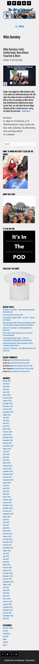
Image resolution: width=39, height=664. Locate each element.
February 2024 (7, 466)
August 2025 (7, 415)
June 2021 (6, 556)
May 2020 (6, 593)
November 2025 (8, 406)
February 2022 (7, 534)
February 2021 (7, 568)
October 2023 (7, 477)
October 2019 (7, 613)
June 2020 (6, 590)
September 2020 (8, 582)
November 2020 (8, 576)
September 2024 (8, 446)
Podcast (9, 118)
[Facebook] (9, 3)
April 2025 (6, 426)
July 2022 (6, 519)
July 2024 (6, 452)
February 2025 (7, 432)
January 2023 (7, 502)
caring (21, 124)
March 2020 (7, 599)
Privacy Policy (30, 660)
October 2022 (7, 511)
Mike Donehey (30, 128)
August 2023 (7, 483)
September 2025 (8, 412)
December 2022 (8, 505)
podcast (19, 131)
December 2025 (8, 403)
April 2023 (6, 494)
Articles (5, 631)
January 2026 (7, 401)
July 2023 (6, 486)
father (10, 128)
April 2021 (6, 562)
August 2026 (7, 381)
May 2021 (6, 559)
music (5, 131)
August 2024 (7, 449)
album (8, 121)
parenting (12, 131)
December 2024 (8, 437)
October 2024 (7, 443)
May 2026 (6, 389)
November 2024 (8, 440)
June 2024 (6, 454)
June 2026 (6, 386)
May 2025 (6, 423)
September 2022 (8, 514)
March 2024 (7, 463)
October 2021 (7, 545)
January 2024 (7, 469)
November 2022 (8, 508)
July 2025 (6, 418)
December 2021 (8, 539)
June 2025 (6, 420)
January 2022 (7, 536)
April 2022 (6, 528)
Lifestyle (5, 636)
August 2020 (7, 585)
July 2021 (6, 553)
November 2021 (8, 542)
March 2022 (6, 531)
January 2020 (7, 604)
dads (5, 128)
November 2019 (8, 610)
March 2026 (7, 395)
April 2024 (6, 460)
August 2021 (7, 551)
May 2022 (6, 525)
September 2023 (8, 480)
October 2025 (7, 409)
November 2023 (8, 474)
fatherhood (17, 128)
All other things (8, 628)
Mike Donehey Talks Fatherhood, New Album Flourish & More (15, 53)
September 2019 (8, 616)
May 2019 (6, 618)
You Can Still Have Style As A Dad (13, 315)
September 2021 (8, 548)
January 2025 (7, 435)
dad (32, 124)
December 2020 (8, 573)
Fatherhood (6, 634)
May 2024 (6, 457)
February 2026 (7, 398)
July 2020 (6, 587)
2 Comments (10, 134)
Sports (5, 645)
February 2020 (7, 602)
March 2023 (7, 497)
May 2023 (6, 491)
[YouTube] (24, 3)
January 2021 (7, 570)
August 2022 (7, 517)
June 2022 (6, 522)
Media (5, 639)
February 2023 (7, 500)
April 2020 (6, 596)
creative (27, 124)
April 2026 (6, 392)
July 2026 (6, 384)
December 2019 (8, 607)
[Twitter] (14, 3)
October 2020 (7, 579)
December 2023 (8, 471)
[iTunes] (29, 3)
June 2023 (6, 488)
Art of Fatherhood (17, 121)
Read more (26, 111)
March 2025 (6, 429)
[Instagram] (19, 3)
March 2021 (6, 565)
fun (23, 128)
